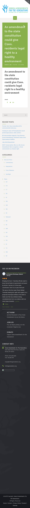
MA (7, 201)
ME (7, 209)
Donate (24, 503)
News (22, 64)
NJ (6, 225)
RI (6, 244)
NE (6, 221)
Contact (10, 503)
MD (7, 205)
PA (6, 240)
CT (20, 64)
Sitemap (15, 505)
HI (6, 198)
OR (7, 236)
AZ (6, 182)
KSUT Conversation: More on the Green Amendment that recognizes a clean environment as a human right (13, 147)
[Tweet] (9, 102)
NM (7, 229)
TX (6, 248)
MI (6, 213)
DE (6, 194)
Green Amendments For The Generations (16, 273)
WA (7, 252)
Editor (15, 64)
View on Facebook (5, 307)
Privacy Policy (17, 503)
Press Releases (10, 170)
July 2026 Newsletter (8, 142)
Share (12, 307)
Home (5, 503)
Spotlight (8, 174)
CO (6, 186)
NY (6, 233)
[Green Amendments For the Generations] (15, 9)
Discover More (8, 160)
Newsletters (9, 166)
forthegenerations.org (11, 366)
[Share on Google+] (12, 102)
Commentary (9, 163)
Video (6, 304)
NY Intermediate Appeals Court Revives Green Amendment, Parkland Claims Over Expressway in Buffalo (14, 137)
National (8, 217)
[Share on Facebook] (6, 102)
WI (6, 256)
